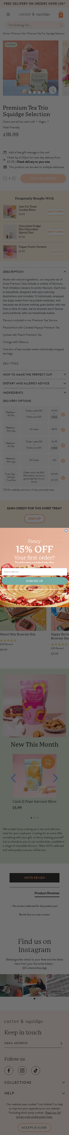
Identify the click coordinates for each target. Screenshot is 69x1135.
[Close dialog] (66, 530)
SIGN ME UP (34, 581)
